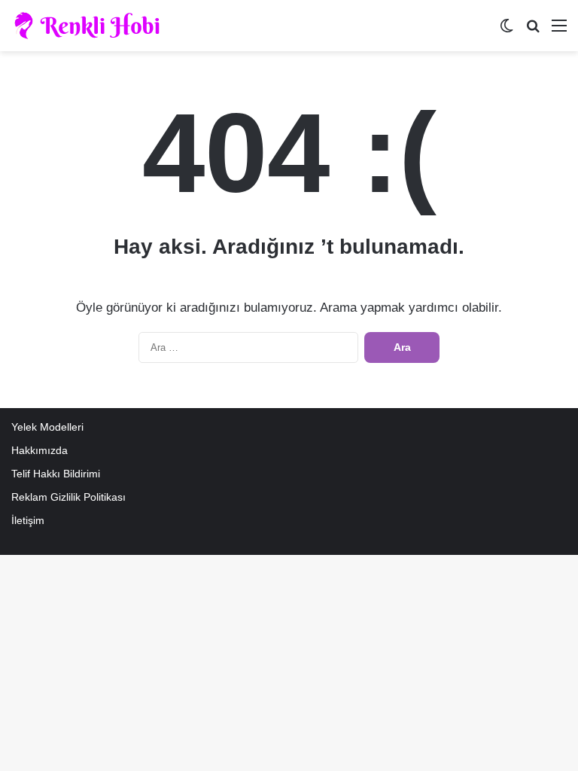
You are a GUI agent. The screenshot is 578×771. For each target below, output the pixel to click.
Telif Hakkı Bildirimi (55, 474)
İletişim (27, 520)
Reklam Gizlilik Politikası (68, 497)
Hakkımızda (39, 450)
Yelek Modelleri (47, 427)
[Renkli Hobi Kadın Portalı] (92, 26)
